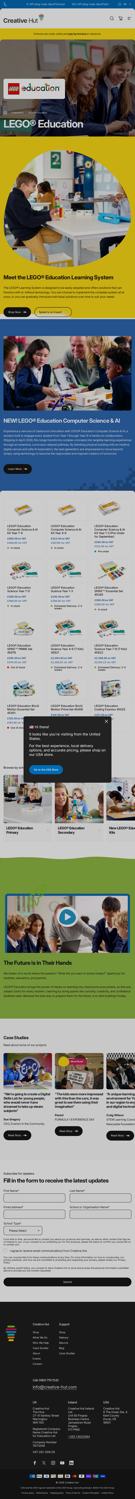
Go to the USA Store (46, 769)
